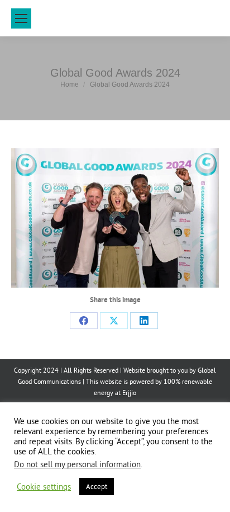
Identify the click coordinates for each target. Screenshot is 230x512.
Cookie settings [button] (44, 487)
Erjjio (129, 392)
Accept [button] (96, 486)
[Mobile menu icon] (21, 18)
